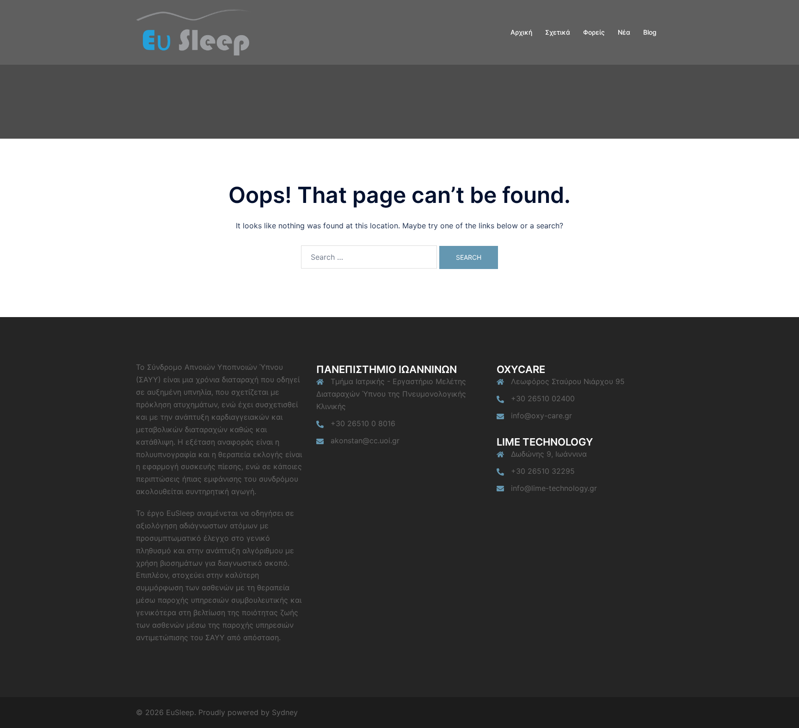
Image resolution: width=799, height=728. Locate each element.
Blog (650, 32)
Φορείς (594, 32)
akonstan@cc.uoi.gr (365, 440)
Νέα (624, 32)
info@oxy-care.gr (541, 415)
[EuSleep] (194, 31)
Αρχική (521, 32)
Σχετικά (557, 32)
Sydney (285, 712)
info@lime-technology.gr (554, 488)
